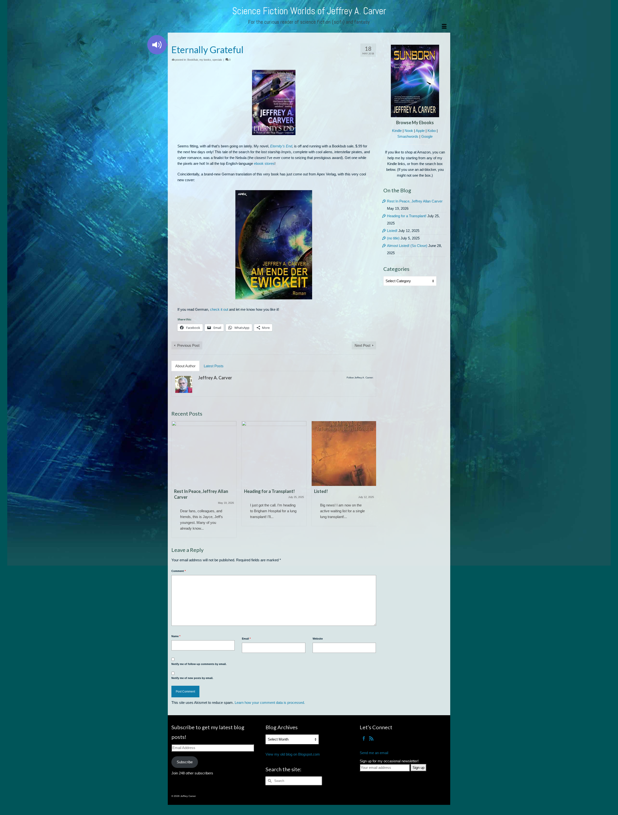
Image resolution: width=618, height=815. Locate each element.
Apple (420, 131)
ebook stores (264, 163)
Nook (409, 131)
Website (318, 638)
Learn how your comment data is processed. (270, 702)
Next (372, 479)
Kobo (432, 131)
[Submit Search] (269, 781)
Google (427, 136)
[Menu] (444, 27)
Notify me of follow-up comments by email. (198, 664)
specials (217, 59)
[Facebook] (363, 738)
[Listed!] (274, 453)
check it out (219, 309)
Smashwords (407, 136)
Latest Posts (214, 366)
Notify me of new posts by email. (192, 678)
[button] (157, 44)
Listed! (392, 231)
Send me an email (374, 753)
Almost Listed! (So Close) (407, 246)
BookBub (192, 59)
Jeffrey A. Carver (215, 377)
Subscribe (185, 762)
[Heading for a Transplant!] (204, 453)
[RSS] (371, 738)
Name (175, 636)
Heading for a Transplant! (406, 216)
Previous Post (188, 345)
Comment (178, 571)
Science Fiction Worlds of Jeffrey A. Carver (309, 11)
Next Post (362, 345)
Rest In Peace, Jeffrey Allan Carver (414, 201)
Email (246, 638)
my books (205, 59)
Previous (175, 479)
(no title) (393, 238)
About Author (185, 366)
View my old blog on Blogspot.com (293, 754)
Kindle (397, 131)
